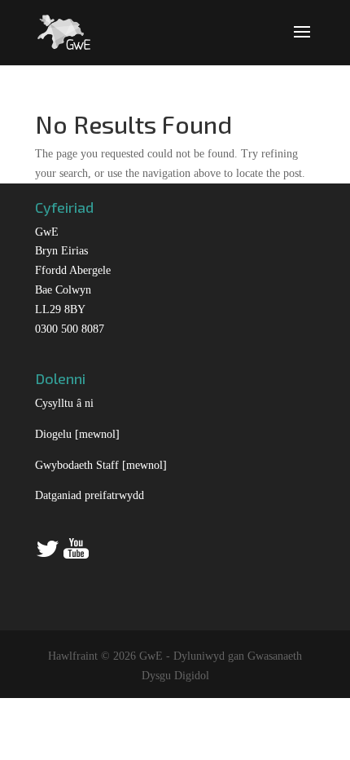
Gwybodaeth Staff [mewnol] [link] (101, 465)
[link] (63, 31)
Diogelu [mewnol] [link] (77, 434)
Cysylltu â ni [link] (64, 403)
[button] (302, 42)
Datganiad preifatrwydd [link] (89, 495)
